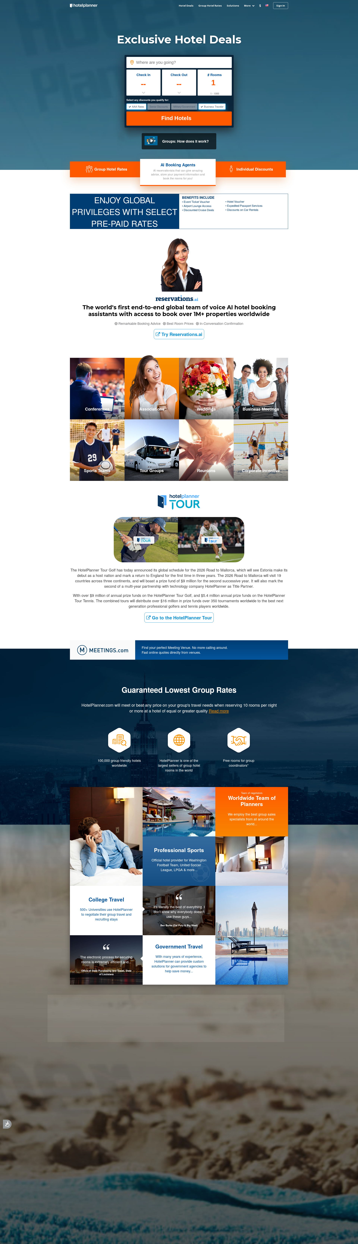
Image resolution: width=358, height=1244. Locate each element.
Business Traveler (213, 106)
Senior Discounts (159, 106)
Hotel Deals (186, 5)
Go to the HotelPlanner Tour (181, 617)
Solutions (233, 5)
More (247, 5)
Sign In (280, 5)
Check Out (179, 74)
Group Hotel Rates (210, 5)
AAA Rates (138, 106)
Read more (179, 985)
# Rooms (215, 74)
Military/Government (184, 106)
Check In (143, 74)
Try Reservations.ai (181, 334)
